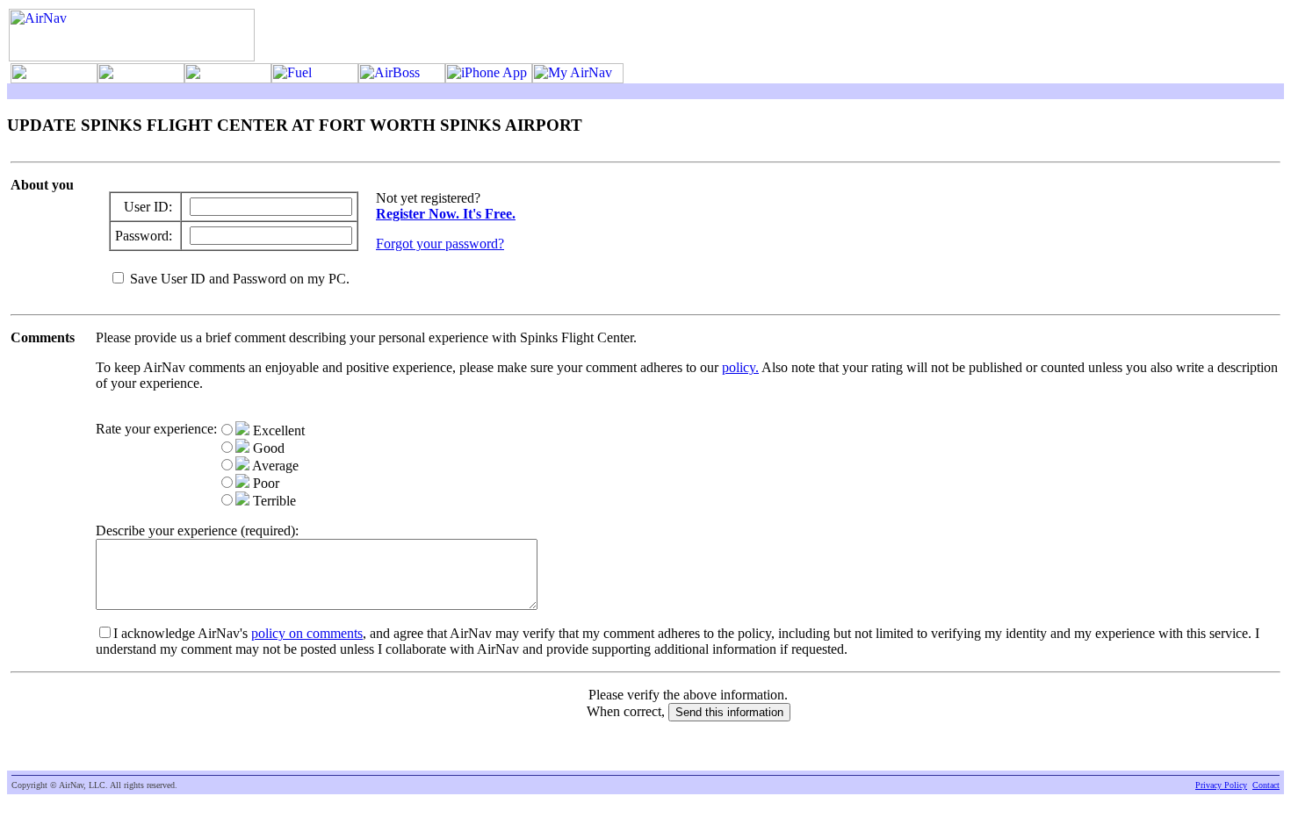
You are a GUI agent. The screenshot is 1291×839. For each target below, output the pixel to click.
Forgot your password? (440, 243)
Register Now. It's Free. (446, 213)
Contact (1266, 785)
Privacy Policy (1221, 785)
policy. (740, 367)
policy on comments (307, 633)
